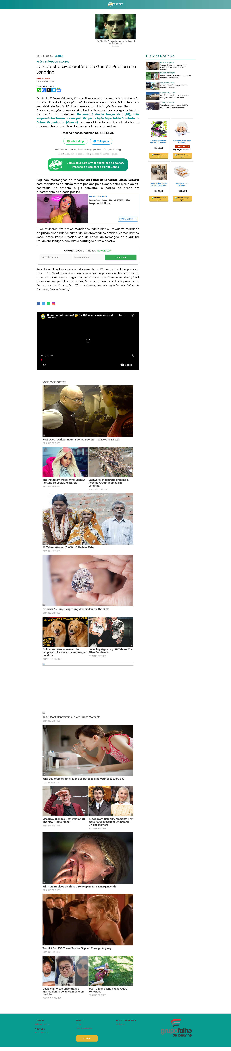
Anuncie (86, 1038)
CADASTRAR (120, 257)
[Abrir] (33, 4)
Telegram (103, 141)
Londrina (59, 56)
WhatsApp (77, 141)
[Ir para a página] (115, 4)
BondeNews (48, 56)
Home (39, 56)
